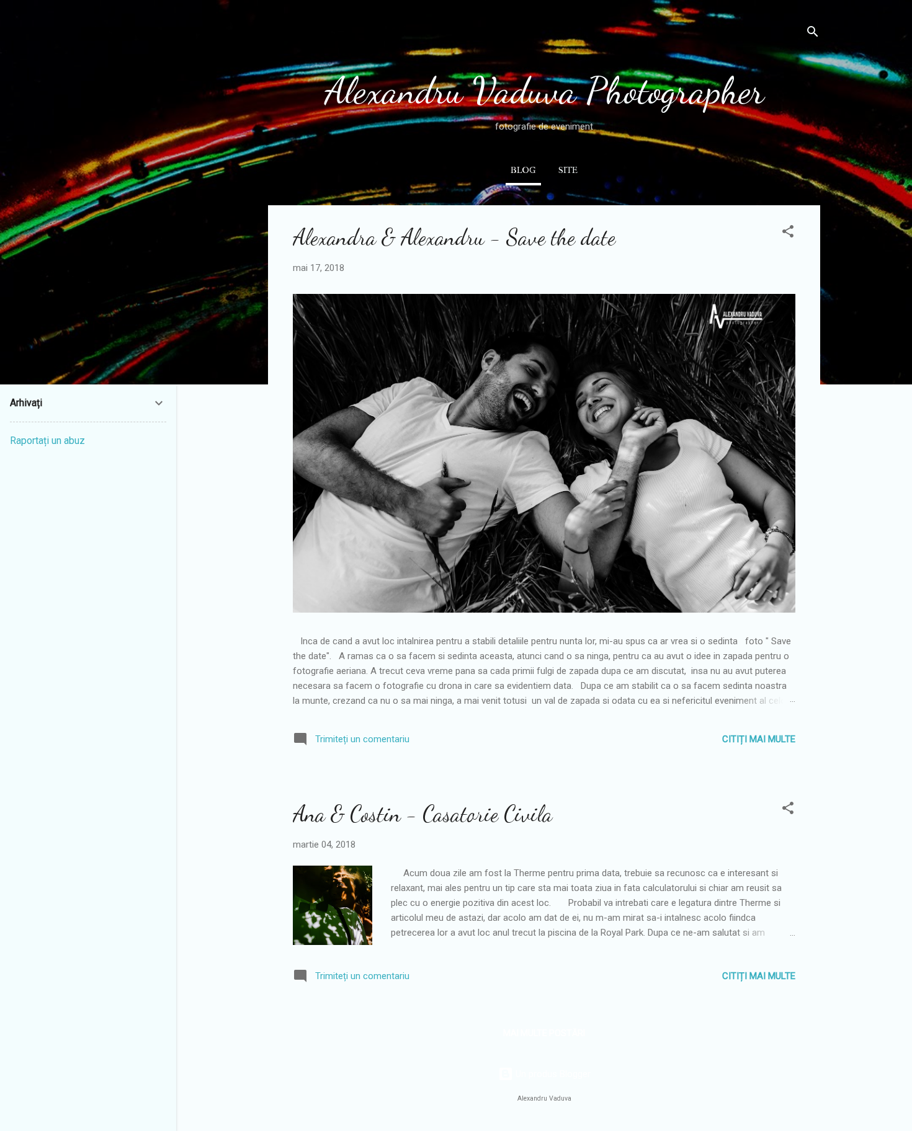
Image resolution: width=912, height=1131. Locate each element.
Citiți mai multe (758, 739)
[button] (787, 233)
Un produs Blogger (552, 1074)
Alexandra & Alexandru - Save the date (454, 237)
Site (568, 169)
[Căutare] (812, 34)
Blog (523, 169)
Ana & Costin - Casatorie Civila (422, 814)
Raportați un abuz (47, 440)
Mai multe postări (544, 1033)
